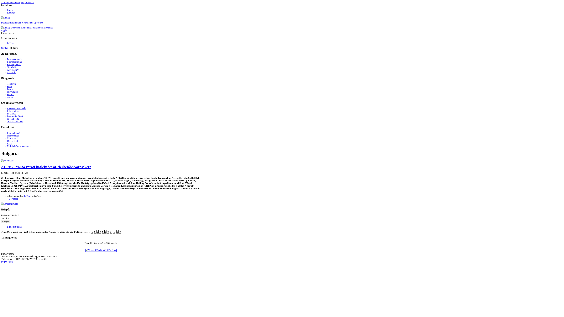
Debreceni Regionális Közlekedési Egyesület (22, 22)
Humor (10, 94)
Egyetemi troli (13, 111)
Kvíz (9, 143)
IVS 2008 (11, 113)
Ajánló (10, 97)
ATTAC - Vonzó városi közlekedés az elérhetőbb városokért (46, 167)
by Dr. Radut (7, 261)
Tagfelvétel (12, 67)
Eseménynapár (14, 64)
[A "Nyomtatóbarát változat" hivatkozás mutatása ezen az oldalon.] (7, 160)
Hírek (9, 86)
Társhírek (11, 84)
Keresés (10, 43)
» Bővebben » (13, 199)
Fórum (10, 89)
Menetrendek (13, 135)
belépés (27, 196)
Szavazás (11, 72)
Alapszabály (13, 70)
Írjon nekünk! (13, 133)
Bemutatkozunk (14, 59)
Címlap (4, 48)
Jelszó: (5, 218)
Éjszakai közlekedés (16, 108)
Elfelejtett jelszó (14, 227)
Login (10, 10)
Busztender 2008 (15, 116)
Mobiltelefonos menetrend (19, 146)
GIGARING (13, 119)
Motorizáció (12, 138)
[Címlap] (5, 17)
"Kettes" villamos (15, 121)
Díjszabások (12, 141)
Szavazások (12, 92)
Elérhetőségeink (14, 62)
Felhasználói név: (10, 215)
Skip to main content (10, 2)
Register (11, 12)
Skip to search (27, 2)
